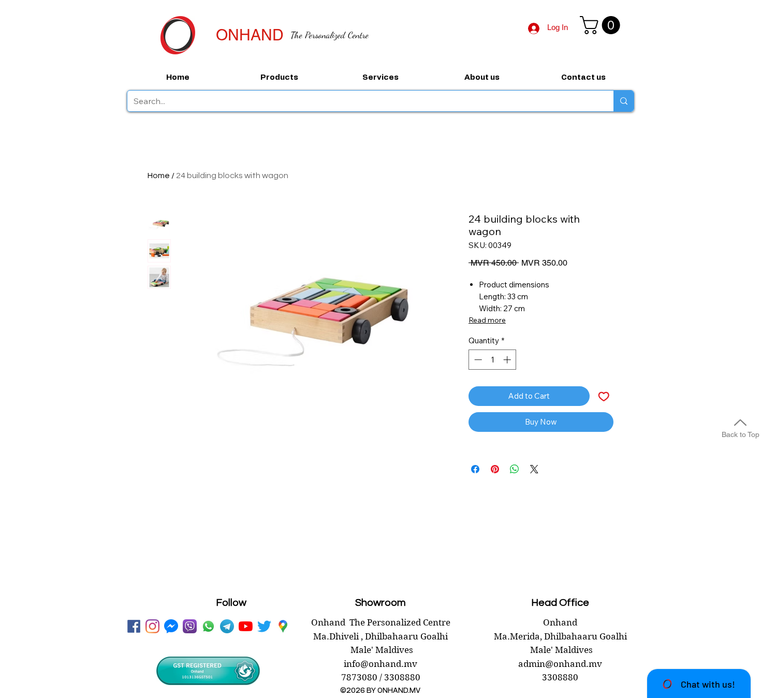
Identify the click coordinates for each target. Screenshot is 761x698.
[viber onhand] (190, 626)
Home (159, 175)
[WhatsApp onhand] (208, 626)
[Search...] (623, 101)
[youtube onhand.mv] (246, 626)
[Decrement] (477, 359)
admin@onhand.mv (560, 664)
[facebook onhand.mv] (134, 626)
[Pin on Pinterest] (495, 469)
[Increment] (508, 359)
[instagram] (152, 626)
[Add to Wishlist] (604, 396)
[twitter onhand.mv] (264, 626)
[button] (602, 25)
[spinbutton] (492, 359)
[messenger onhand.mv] (171, 626)
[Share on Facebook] (475, 469)
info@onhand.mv (380, 664)
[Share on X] (534, 469)
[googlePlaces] (283, 626)
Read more (487, 320)
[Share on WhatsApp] (514, 469)
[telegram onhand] (227, 626)
